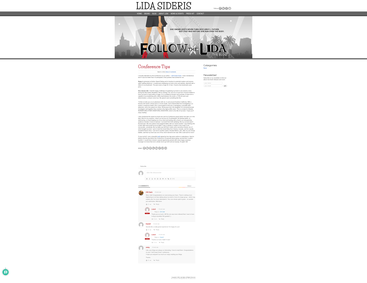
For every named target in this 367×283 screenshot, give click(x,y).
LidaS (154, 209)
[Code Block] (165, 179)
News (167, 72)
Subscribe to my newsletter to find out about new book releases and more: (214, 78)
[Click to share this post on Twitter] (147, 149)
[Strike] (155, 179)
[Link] (168, 179)
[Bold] (147, 179)
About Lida (163, 13)
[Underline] (152, 179)
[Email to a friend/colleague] (165, 149)
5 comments (173, 72)
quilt (159, 136)
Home (139, 13)
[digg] (156, 149)
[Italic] (149, 179)
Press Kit (190, 13)
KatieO (148, 224)
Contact (200, 13)
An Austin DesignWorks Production (183, 278)
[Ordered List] (157, 179)
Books (147, 13)
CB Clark (162, 212)
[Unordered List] (160, 179)
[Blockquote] (163, 179)
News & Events (177, 13)
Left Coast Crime (176, 75)
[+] (173, 178)
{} (170, 178)
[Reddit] (162, 149)
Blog (154, 13)
